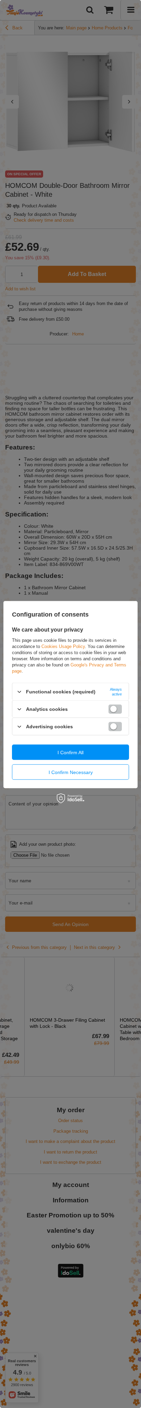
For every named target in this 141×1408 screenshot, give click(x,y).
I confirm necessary (71, 772)
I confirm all (70, 752)
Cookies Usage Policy (63, 646)
